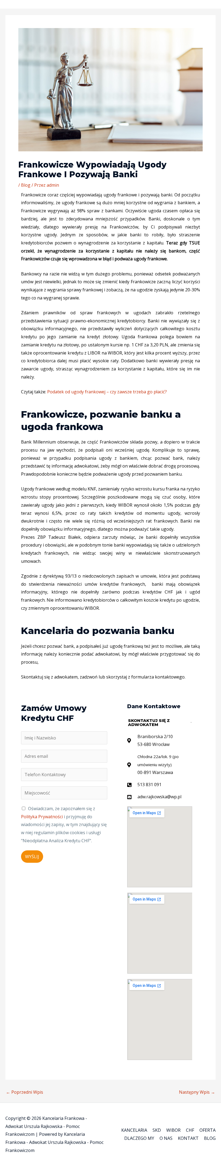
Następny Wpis (197, 1092)
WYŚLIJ (32, 857)
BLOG (210, 1138)
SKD (157, 1130)
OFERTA (207, 1130)
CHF (190, 1130)
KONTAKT (188, 1138)
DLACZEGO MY (139, 1138)
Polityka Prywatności (42, 817)
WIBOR (173, 1130)
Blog (25, 185)
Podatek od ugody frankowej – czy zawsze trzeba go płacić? (107, 392)
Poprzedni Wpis (24, 1092)
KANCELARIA (134, 1130)
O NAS (166, 1138)
